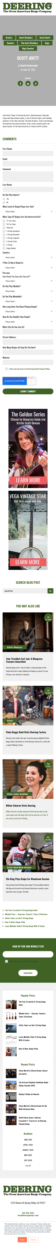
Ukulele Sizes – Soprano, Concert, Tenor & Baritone (26, 914)
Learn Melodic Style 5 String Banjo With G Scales (25, 926)
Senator (10, 43)
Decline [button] (33, 1240)
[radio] (28, 198)
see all (28, 1165)
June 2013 (28, 1139)
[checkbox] (28, 200)
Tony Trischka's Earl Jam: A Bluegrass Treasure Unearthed (24, 660)
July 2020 (28, 1160)
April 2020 (28, 1144)
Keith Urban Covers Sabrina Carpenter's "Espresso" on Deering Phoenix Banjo (32, 1120)
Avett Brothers (26, 37)
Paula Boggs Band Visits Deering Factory (26, 732)
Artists (9, 37)
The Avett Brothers (29, 43)
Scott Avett (45, 37)
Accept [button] (22, 1240)
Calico (16, 794)
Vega (47, 43)
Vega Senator (28, 48)
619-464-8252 (28, 1212)
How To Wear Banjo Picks (15, 922)
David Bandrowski (29, 65)
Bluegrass (18, 647)
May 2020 (28, 1155)
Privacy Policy (21, 1234)
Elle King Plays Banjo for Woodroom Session (27, 879)
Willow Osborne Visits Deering (20, 805)
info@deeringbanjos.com (28, 1215)
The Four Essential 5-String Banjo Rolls (21, 910)
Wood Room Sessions (22, 867)
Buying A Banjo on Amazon (29, 1094)
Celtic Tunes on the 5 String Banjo (19, 918)
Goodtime (24, 794)
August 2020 (28, 1149)
